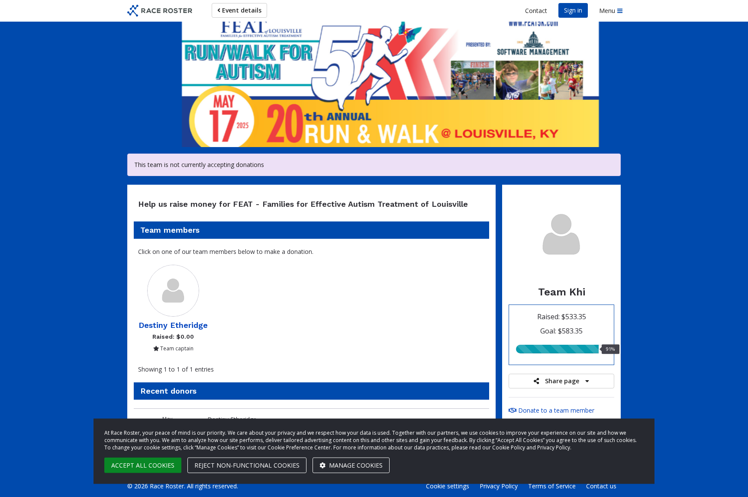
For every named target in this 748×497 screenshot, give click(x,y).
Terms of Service (552, 486)
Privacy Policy (499, 486)
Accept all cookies (142, 465)
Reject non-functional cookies (247, 465)
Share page (562, 381)
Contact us (601, 486)
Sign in (573, 10)
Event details (240, 10)
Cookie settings (447, 486)
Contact (536, 10)
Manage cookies (355, 465)
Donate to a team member (555, 410)
